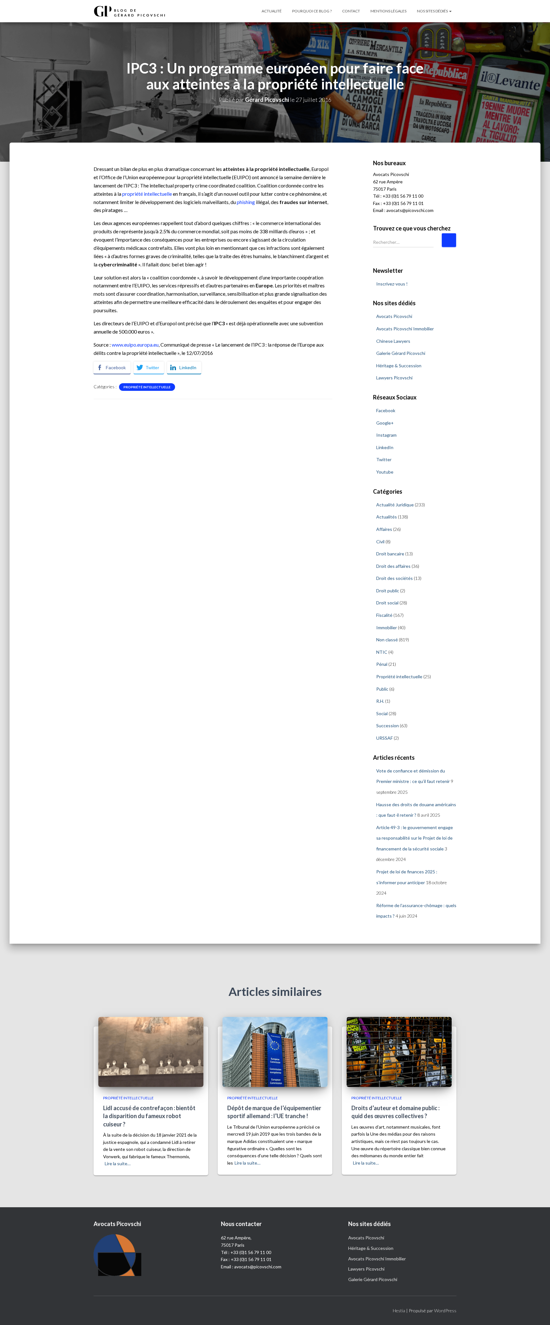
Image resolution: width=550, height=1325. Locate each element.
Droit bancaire (390, 553)
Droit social (387, 602)
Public (382, 689)
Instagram (386, 435)
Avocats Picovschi (394, 316)
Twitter (383, 459)
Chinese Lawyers (393, 341)
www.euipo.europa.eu (135, 345)
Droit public (387, 590)
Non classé (387, 639)
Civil (380, 541)
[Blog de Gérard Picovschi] (133, 11)
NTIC (381, 652)
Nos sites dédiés (432, 11)
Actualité (272, 11)
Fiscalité (384, 615)
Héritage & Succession (398, 365)
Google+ (385, 423)
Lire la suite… (117, 1163)
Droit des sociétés (394, 578)
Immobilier (386, 627)
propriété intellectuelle (147, 194)
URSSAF (384, 738)
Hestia (399, 1310)
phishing (246, 202)
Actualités (386, 516)
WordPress (445, 1310)
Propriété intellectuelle (147, 387)
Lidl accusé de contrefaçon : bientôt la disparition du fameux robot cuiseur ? (149, 1115)
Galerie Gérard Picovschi (400, 353)
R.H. (380, 701)
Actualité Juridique (395, 504)
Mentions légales (388, 11)
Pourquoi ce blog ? (312, 11)
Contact (351, 11)
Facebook (385, 410)
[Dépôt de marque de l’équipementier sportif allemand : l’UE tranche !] (275, 1051)
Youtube (384, 472)
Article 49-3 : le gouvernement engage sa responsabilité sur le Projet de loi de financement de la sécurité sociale (414, 838)
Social (382, 713)
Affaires (384, 529)
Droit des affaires (393, 566)
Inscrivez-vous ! (392, 283)
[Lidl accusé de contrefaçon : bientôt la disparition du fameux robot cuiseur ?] (150, 1051)
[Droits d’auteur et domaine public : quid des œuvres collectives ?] (399, 1051)
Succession (387, 725)
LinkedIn (384, 447)
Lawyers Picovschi (394, 377)
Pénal (381, 664)
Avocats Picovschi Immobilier (405, 328)
